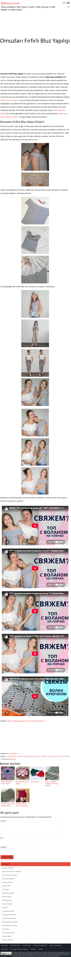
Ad (2, 838)
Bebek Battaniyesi (7, 900)
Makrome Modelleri (7, 940)
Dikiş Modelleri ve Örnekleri (9, 925)
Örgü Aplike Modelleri (8, 911)
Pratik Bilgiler (5, 929)
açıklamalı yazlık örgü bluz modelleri (18, 756)
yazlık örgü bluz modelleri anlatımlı (41, 756)
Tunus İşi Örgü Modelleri (9, 918)
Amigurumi (5, 907)
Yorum (3, 821)
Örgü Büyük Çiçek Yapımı (22, 783)
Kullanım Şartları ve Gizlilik (19, 949)
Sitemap (40, 949)
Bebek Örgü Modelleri (8, 893)
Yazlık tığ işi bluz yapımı (9, 100)
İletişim (33, 949)
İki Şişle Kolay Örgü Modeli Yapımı (7, 805)
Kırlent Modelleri (6, 936)
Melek (14, 759)
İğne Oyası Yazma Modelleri (9, 875)
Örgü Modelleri (13, 753)
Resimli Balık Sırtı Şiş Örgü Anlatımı (22, 805)
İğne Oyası (4, 945)
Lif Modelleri (5, 889)
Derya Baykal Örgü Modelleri (10, 922)
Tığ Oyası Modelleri (7, 882)
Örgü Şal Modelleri (7, 904)
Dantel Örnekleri (6, 897)
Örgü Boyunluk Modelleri (9, 914)
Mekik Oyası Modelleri (8, 879)
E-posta (3, 847)
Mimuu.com (10, 3)
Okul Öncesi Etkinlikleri (8, 932)
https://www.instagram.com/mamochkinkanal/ (25, 721)
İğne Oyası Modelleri (7, 868)
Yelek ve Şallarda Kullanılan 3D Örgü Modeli (52, 784)
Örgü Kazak (35, 782)
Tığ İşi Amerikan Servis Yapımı (6, 783)
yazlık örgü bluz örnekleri (62, 756)
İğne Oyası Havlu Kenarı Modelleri (11, 871)
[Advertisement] (35, 24)
